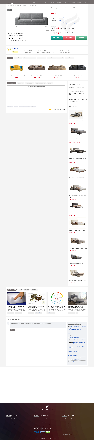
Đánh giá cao (34, 289)
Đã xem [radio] (25, 57)
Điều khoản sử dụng (67, 423)
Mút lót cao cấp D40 (63, 23)
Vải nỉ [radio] (57, 32)
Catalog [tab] (50, 83)
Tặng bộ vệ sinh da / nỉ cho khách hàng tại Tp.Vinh (19, 41)
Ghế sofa (12, 5)
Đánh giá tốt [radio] (60, 57)
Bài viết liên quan (12, 289)
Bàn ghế (53, 2)
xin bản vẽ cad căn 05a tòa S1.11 (76, 339)
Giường (47, 2)
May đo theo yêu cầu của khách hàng (16, 38)
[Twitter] (40, 428)
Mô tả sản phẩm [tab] (11, 83)
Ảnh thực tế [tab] (20, 83)
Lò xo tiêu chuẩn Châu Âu (72, 23)
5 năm (60, 18)
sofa (41, 2)
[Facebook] (53, 428)
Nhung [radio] (61, 32)
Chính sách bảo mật (67, 425)
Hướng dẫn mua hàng (67, 418)
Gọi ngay (69, 38)
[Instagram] (50, 428)
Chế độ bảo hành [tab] (29, 83)
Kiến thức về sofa (18, 312)
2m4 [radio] (69, 28)
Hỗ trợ (79, 2)
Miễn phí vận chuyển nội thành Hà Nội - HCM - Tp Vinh (20, 37)
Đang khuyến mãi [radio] (41, 57)
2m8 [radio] (73, 28)
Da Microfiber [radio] (66, 32)
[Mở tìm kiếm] (84, 2)
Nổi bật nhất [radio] (32, 57)
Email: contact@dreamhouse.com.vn (14, 427)
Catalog (59, 2)
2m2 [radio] (61, 28)
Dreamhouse (61, 17)
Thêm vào (81, 38)
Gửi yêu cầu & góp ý (67, 431)
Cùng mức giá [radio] (18, 57)
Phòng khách (22, 106)
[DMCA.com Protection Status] (48, 432)
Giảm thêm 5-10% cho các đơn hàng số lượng (18, 40)
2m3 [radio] (65, 28)
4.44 (59, 9)
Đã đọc (20, 289)
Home (8, 5)
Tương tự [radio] (10, 57)
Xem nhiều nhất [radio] (51, 57)
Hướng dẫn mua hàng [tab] (41, 83)
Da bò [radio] (53, 32)
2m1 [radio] (57, 28)
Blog (73, 2)
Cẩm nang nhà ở (10, 312)
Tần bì (60, 20)
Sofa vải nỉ (17, 5)
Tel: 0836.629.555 (10, 425)
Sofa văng (33, 106)
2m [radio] (52, 28)
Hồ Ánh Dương (15, 48)
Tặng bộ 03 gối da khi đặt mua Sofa (16, 35)
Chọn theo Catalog (62, 22)
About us (35, 2)
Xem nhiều (26, 289)
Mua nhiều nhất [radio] (69, 57)
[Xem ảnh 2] (9, 9)
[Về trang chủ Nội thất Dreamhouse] (9, 2)
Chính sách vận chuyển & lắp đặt (69, 429)
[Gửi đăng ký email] (77, 434)
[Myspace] (45, 428)
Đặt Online (56, 38)
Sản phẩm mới (10, 106)
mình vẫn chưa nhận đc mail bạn (76, 361)
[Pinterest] (43, 428)
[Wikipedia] (37, 428)
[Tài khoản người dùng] (87, 2)
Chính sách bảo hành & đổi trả (69, 427)
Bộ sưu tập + (67, 2)
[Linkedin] (48, 428)
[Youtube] (35, 428)
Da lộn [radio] (72, 32)
